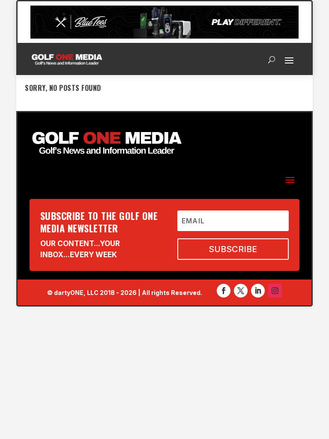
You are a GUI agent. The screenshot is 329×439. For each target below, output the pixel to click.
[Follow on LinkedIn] (258, 291)
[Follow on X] (241, 291)
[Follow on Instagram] (275, 291)
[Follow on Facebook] (223, 291)
